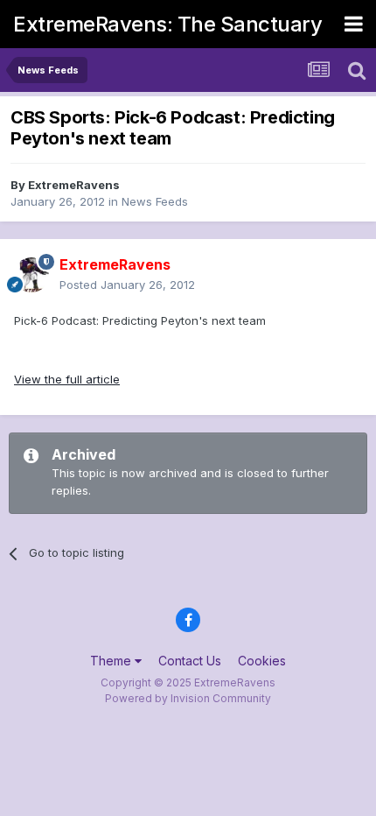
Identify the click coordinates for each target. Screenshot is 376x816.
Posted (127, 285)
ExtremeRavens (74, 185)
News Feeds (155, 201)
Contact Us (189, 660)
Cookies (262, 660)
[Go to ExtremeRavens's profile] (31, 274)
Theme (112, 660)
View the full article (67, 379)
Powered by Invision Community (188, 698)
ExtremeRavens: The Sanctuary (167, 24)
